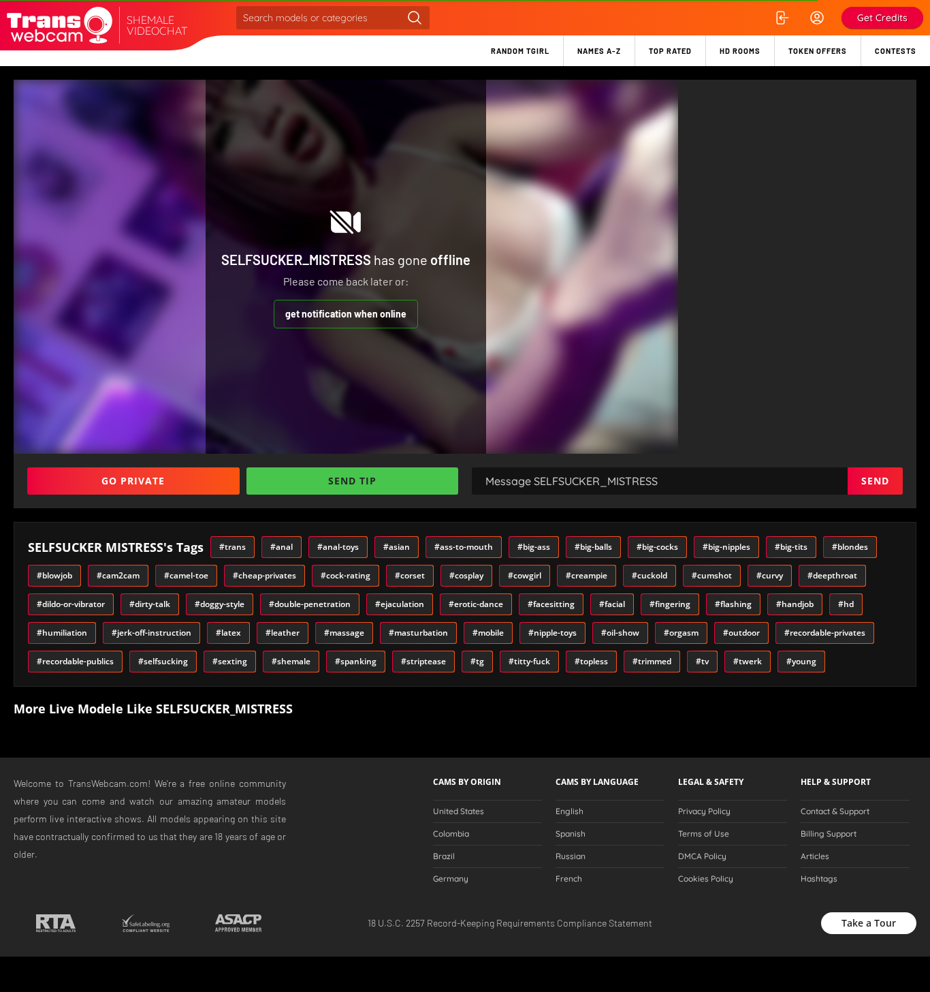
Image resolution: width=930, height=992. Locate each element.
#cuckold (649, 575)
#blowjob (54, 575)
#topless (591, 661)
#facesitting (551, 604)
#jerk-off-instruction (151, 632)
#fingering (670, 604)
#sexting (229, 661)
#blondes (850, 547)
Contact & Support (835, 811)
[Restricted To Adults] (55, 923)
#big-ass (533, 547)
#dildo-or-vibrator (71, 604)
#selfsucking (163, 661)
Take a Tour (868, 922)
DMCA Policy (702, 856)
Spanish (571, 834)
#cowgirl (524, 575)
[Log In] (781, 17)
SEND (875, 480)
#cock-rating (345, 575)
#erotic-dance (476, 604)
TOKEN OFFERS (817, 50)
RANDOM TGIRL (520, 50)
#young (801, 661)
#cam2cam (118, 575)
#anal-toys (338, 547)
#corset (410, 575)
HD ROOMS (740, 50)
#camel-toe (186, 575)
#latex (228, 632)
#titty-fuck (529, 661)
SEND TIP (352, 480)
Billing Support (828, 834)
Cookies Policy (705, 879)
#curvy (769, 575)
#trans (232, 547)
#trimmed (651, 661)
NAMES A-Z (599, 50)
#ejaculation (399, 604)
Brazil (444, 856)
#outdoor (741, 632)
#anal (281, 547)
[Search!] (415, 17)
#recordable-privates (824, 632)
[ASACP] (238, 923)
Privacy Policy (704, 811)
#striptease (423, 661)
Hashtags (819, 879)
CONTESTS (895, 50)
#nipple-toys (552, 632)
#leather (283, 632)
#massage (344, 632)
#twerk (747, 661)
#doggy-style (219, 604)
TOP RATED (670, 50)
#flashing (733, 604)
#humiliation (62, 632)
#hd (846, 604)
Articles (815, 856)
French (569, 879)
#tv (702, 661)
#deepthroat (832, 575)
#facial (612, 604)
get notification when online (345, 314)
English (569, 811)
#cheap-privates (264, 575)
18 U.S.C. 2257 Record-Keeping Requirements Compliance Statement (510, 923)
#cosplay (466, 575)
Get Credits (882, 18)
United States (458, 811)
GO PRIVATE (133, 480)
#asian (396, 547)
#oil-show (620, 632)
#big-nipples (726, 547)
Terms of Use (703, 834)
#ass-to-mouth (463, 547)
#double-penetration (310, 604)
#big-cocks (657, 547)
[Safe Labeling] (145, 923)
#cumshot (712, 575)
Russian (571, 856)
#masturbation (418, 632)
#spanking (355, 661)
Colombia (451, 834)
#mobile (488, 632)
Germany (450, 879)
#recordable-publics (75, 661)
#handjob (795, 604)
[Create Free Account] (817, 17)
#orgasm (681, 632)
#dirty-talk (149, 604)
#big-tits (791, 547)
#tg (477, 661)
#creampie (586, 575)
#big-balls (593, 547)
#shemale (291, 661)
